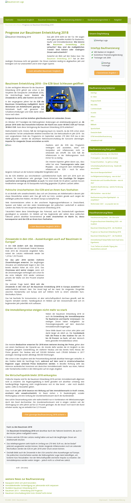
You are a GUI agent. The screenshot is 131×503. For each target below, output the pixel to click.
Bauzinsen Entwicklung (47, 20)
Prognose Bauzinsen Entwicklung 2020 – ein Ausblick (106, 222)
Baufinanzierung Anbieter (71, 20)
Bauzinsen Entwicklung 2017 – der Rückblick (106, 236)
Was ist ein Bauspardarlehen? (101, 172)
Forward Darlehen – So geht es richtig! (104, 162)
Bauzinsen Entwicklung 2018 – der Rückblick (106, 228)
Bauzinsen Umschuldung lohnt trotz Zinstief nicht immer (28, 493)
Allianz (93, 117)
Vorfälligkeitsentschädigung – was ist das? (106, 176)
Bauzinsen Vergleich (25, 20)
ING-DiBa (94, 105)
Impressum (103, 500)
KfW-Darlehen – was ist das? (101, 193)
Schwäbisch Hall (96, 140)
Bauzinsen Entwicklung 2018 (68, 44)
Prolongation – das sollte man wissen (104, 158)
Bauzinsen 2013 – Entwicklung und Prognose (23, 490)
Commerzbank (96, 109)
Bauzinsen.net (10, 25)
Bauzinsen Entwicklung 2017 (59, 58)
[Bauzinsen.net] (14, 2)
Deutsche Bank (96, 132)
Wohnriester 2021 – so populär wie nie (105, 204)
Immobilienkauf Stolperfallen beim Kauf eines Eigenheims (107, 241)
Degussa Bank (96, 101)
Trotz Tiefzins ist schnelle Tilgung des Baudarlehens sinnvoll (104, 247)
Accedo (93, 113)
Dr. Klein (94, 97)
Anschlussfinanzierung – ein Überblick (104, 154)
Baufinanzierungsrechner (98, 20)
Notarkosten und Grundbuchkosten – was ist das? (107, 181)
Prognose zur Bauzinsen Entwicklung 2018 (106, 232)
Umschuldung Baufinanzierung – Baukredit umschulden (106, 167)
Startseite (9, 20)
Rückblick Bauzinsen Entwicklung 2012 (21, 488)
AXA (92, 121)
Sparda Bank (95, 128)
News (19, 25)
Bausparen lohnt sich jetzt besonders (20, 483)
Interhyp (94, 93)
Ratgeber (118, 20)
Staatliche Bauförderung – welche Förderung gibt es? (107, 188)
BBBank (93, 124)
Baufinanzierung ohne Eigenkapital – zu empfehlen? (105, 198)
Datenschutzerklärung (117, 500)
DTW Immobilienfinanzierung (101, 136)
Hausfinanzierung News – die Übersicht (105, 217)
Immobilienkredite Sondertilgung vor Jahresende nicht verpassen (31, 485)
